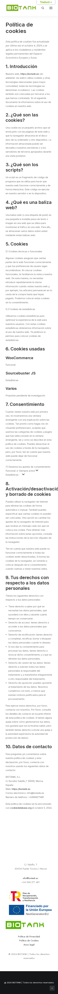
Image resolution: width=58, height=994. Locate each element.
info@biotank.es (30, 878)
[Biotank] (21, 8)
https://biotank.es (29, 73)
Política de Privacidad (29, 936)
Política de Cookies (29, 940)
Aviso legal (29, 944)
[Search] (41, 8)
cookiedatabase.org (21, 807)
